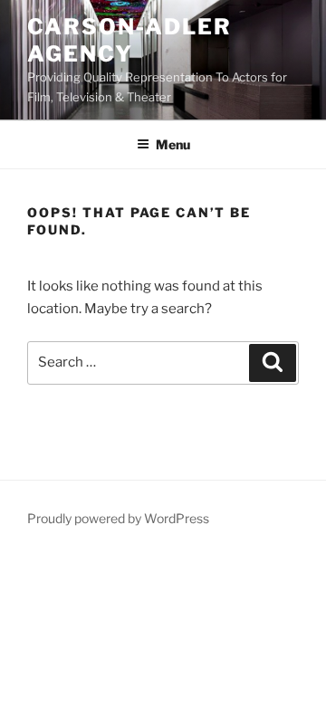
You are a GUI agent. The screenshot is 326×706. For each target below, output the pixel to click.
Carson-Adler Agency (129, 40)
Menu (173, 144)
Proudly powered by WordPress (118, 518)
